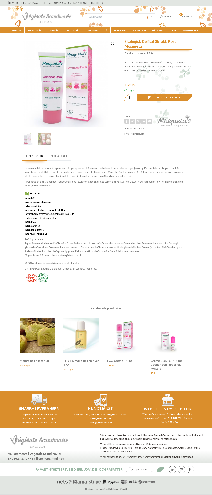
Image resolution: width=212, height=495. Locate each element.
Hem (11, 3)
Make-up (93, 30)
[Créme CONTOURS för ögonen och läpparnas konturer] (171, 335)
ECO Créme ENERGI (120, 360)
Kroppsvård (74, 30)
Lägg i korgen (167, 97)
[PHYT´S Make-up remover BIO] (84, 335)
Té (105, 30)
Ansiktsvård (35, 30)
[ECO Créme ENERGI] (127, 335)
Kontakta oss (62, 3)
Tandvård (120, 30)
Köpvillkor (80, 3)
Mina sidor (96, 3)
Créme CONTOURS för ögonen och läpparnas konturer (166, 364)
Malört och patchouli (34, 360)
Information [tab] (34, 156)
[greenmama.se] (51, 16)
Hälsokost (159, 30)
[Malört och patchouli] (40, 335)
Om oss (47, 3)
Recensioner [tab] (59, 156)
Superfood (139, 30)
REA (174, 30)
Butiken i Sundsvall (28, 3)
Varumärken (190, 30)
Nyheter (16, 30)
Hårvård (55, 30)
